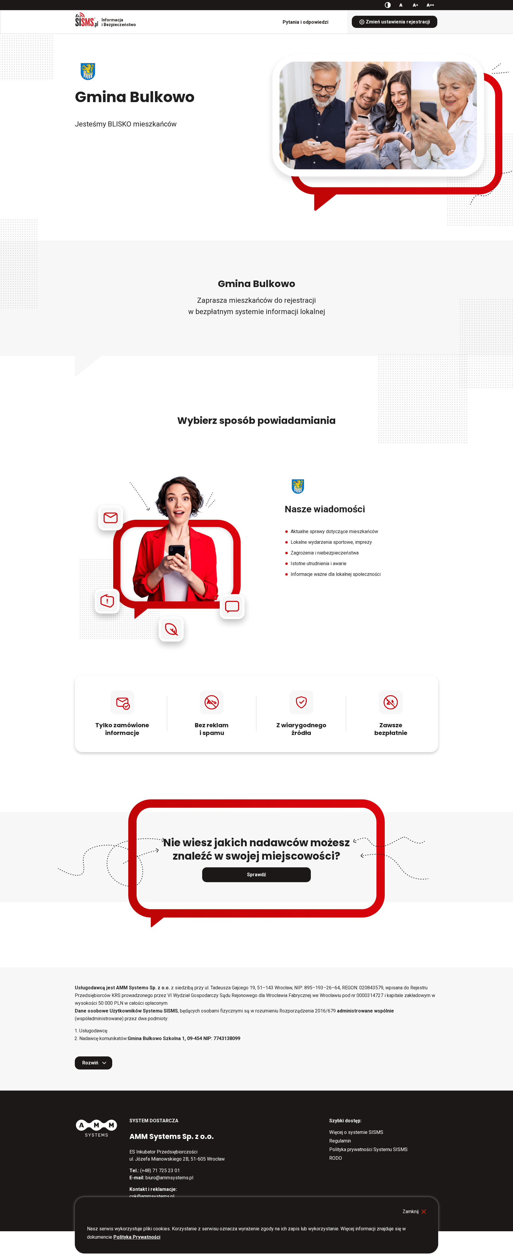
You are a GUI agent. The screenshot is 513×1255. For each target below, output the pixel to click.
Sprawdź (256, 874)
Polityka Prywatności (136, 1237)
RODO (335, 1158)
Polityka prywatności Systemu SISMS (368, 1149)
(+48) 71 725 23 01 (160, 1170)
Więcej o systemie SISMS (356, 1132)
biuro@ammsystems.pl (169, 1177)
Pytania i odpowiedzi (305, 22)
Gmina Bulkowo (134, 96)
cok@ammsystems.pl (151, 1196)
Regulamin (340, 1141)
